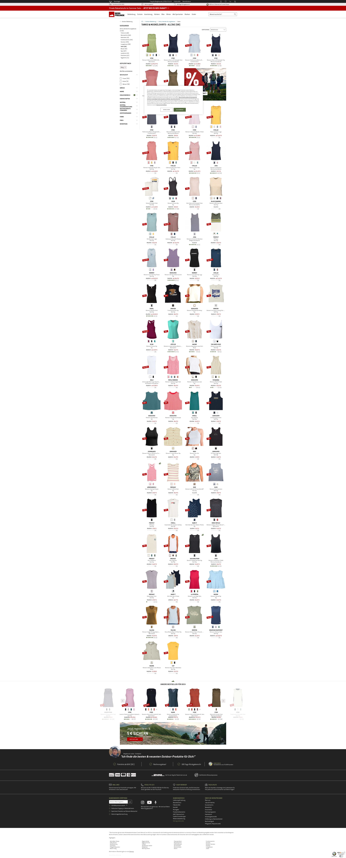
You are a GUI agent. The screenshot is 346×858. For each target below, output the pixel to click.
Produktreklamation (179, 812)
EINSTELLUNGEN (166, 109)
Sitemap (131, 851)
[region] (173, 100)
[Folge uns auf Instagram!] (144, 803)
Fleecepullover (178, 841)
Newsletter (208, 807)
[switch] (341, 856)
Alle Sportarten (178, 14)
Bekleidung (131, 14)
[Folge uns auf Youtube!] (150, 803)
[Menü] (344, 852)
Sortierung (205, 30)
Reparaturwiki (216, 824)
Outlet (194, 14)
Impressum (208, 814)
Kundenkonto (209, 805)
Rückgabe (176, 810)
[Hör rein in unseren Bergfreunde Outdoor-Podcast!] (157, 803)
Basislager (117, 1)
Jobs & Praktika (210, 803)
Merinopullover (146, 848)
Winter (168, 14)
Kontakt (175, 807)
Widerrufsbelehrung (179, 819)
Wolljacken (145, 847)
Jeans (207, 848)
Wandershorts (178, 843)
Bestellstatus (177, 803)
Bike (163, 14)
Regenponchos (146, 843)
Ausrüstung (148, 14)
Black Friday (113, 848)
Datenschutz (180, 814)
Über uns (207, 800)
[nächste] (159, 55)
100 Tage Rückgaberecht (183, 4)
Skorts (175, 848)
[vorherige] (144, 55)
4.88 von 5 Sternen (219, 4)
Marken (187, 14)
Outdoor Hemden (210, 844)
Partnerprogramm (210, 812)
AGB (174, 814)
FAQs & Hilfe (176, 805)
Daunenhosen (177, 847)
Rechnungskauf (149, 4)
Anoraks (208, 843)
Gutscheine (208, 810)
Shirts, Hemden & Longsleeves (166, 21)
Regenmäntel (145, 841)
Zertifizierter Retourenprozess (208, 775)
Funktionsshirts (210, 841)
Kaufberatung (113, 844)
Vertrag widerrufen (178, 821)
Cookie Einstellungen (179, 816)
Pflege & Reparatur (115, 847)
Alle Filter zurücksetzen (126, 71)
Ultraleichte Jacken (147, 845)
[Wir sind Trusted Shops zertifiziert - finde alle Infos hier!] (210, 764)
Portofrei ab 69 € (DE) (118, 4)
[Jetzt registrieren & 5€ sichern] (173, 733)
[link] (129, 22)
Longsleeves (209, 847)
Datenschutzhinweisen (161, 105)
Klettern (157, 14)
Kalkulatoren (113, 843)
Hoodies (208, 845)
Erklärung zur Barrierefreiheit (213, 819)
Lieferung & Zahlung (179, 800)
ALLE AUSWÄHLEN (179, 109)
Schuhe (140, 14)
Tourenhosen (177, 845)
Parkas (144, 844)
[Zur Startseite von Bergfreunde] (117, 14)
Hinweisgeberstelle (211, 817)
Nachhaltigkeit (209, 821)
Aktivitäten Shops (114, 841)
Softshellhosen (178, 844)
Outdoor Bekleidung (150, 21)
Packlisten (113, 845)
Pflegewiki (208, 824)
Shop (110, 1)
